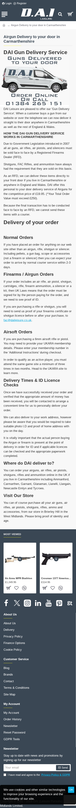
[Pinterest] (59, 603)
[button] (20, 559)
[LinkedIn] (38, 603)
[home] (4, 25)
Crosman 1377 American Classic (56, 578)
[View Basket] (70, 14)
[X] (16, 603)
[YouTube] (48, 603)
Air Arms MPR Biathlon (18, 578)
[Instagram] (27, 603)
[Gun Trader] (69, 603)
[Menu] (4, 14)
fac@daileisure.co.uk (17, 320)
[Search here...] (60, 14)
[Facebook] (6, 603)
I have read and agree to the (38, 774)
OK (71, 789)
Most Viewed (12, 534)
